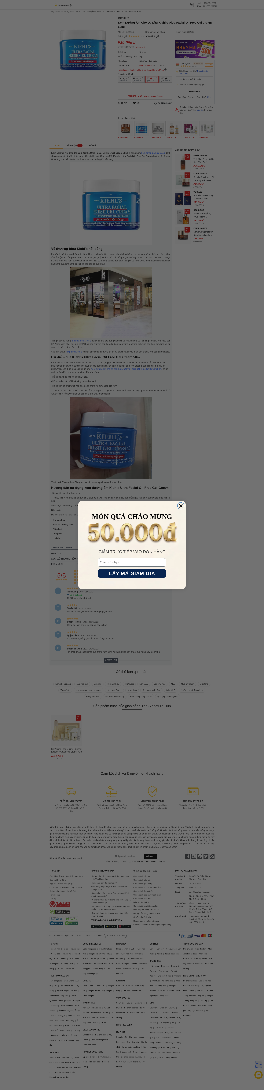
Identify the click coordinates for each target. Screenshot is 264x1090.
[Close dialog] (180, 505)
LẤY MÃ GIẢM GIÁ (132, 573)
